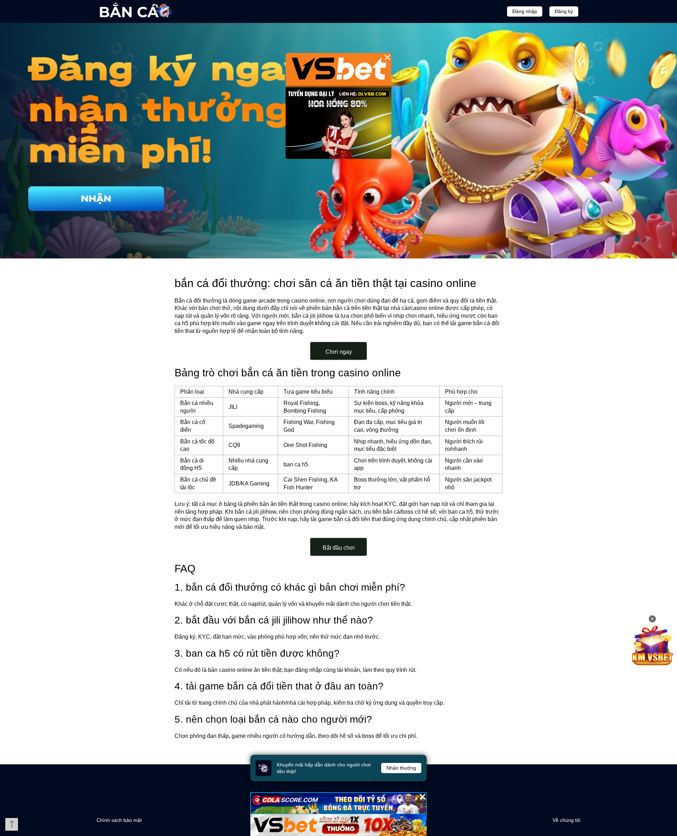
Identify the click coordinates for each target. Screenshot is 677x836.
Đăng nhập (524, 11)
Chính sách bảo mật (119, 820)
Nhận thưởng (401, 768)
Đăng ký (564, 11)
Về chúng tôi (566, 820)
